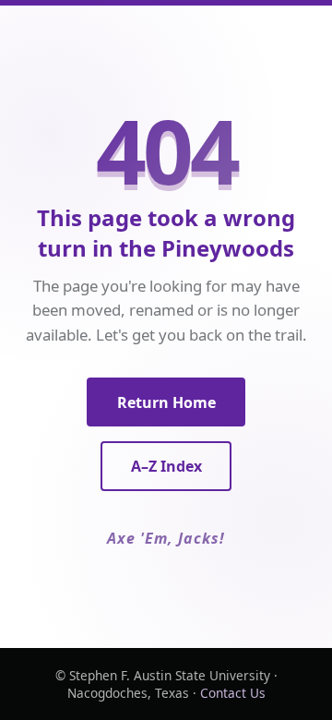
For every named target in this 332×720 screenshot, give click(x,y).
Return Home (166, 402)
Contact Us (233, 693)
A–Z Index (166, 466)
